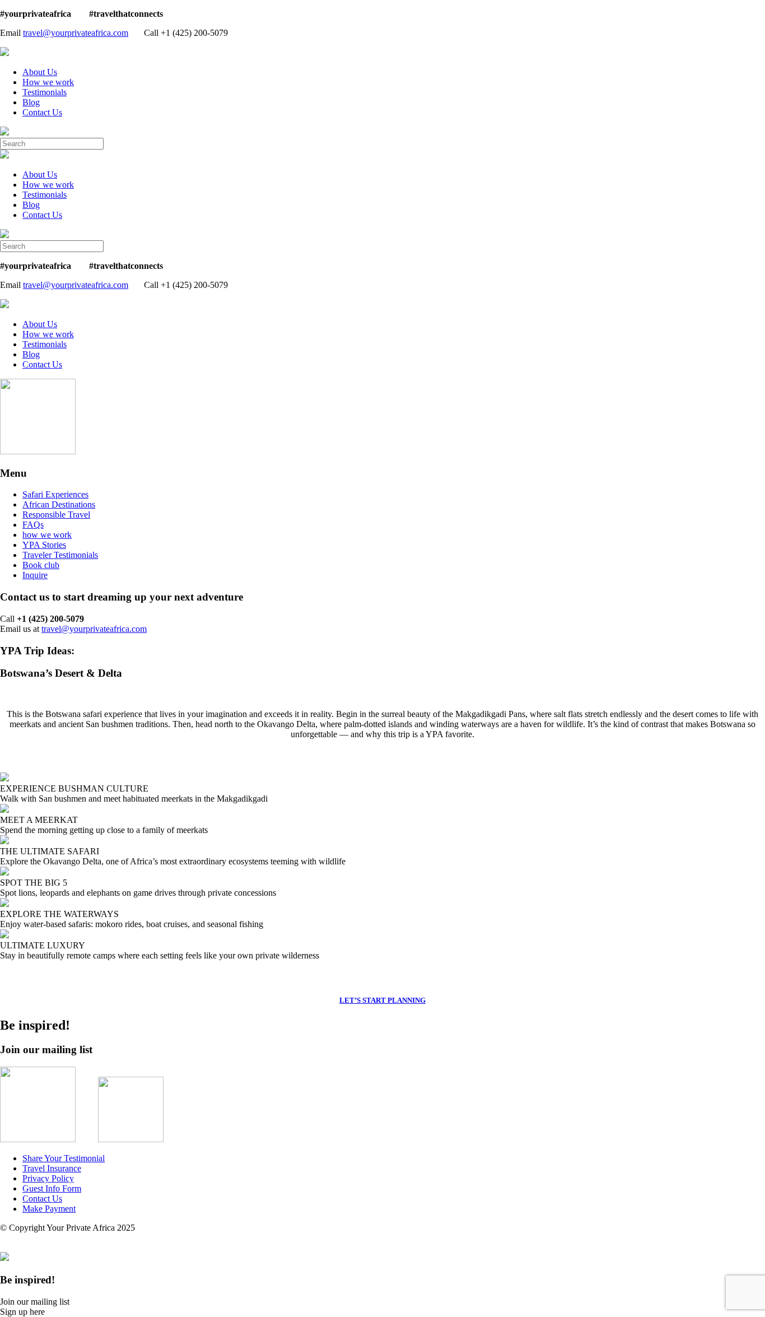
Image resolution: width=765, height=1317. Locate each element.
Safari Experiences (55, 494)
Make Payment (49, 1208)
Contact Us (42, 112)
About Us (39, 72)
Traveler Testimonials (60, 555)
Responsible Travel (56, 514)
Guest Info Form (51, 1188)
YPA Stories (44, 545)
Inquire (35, 575)
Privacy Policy (48, 1178)
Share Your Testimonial (63, 1158)
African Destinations (58, 504)
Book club (40, 565)
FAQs (33, 524)
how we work (47, 534)
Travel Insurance (51, 1168)
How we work (48, 82)
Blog (31, 102)
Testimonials (44, 92)
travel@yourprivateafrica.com (75, 33)
